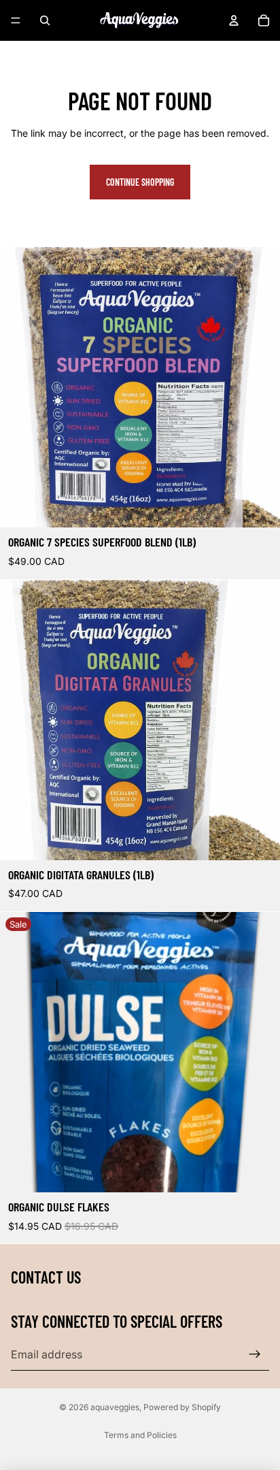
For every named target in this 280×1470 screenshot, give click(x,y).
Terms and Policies (140, 1435)
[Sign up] (255, 1354)
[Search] (45, 20)
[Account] (234, 20)
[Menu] (15, 20)
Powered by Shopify (182, 1407)
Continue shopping (140, 182)
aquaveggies (114, 1407)
